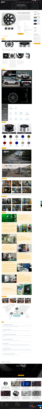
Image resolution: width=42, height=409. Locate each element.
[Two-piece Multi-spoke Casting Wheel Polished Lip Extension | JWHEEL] (16, 393)
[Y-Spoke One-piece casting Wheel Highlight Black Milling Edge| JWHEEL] (36, 393)
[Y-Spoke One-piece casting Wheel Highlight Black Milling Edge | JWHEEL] (6, 393)
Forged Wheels (35, 31)
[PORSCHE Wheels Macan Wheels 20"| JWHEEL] (36, 383)
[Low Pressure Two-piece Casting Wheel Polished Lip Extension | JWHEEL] (26, 393)
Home (16, 6)
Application (18, 6)
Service (1, 403)
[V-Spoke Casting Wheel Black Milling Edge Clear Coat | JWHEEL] (16, 383)
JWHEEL (3, 405)
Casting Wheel (25, 6)
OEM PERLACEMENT (21, 6)
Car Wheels (6, 403)
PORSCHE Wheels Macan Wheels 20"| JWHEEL (38, 23)
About (1, 405)
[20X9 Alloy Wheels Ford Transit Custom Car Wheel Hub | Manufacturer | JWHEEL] (6, 383)
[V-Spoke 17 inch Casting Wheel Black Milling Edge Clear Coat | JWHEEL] (26, 383)
